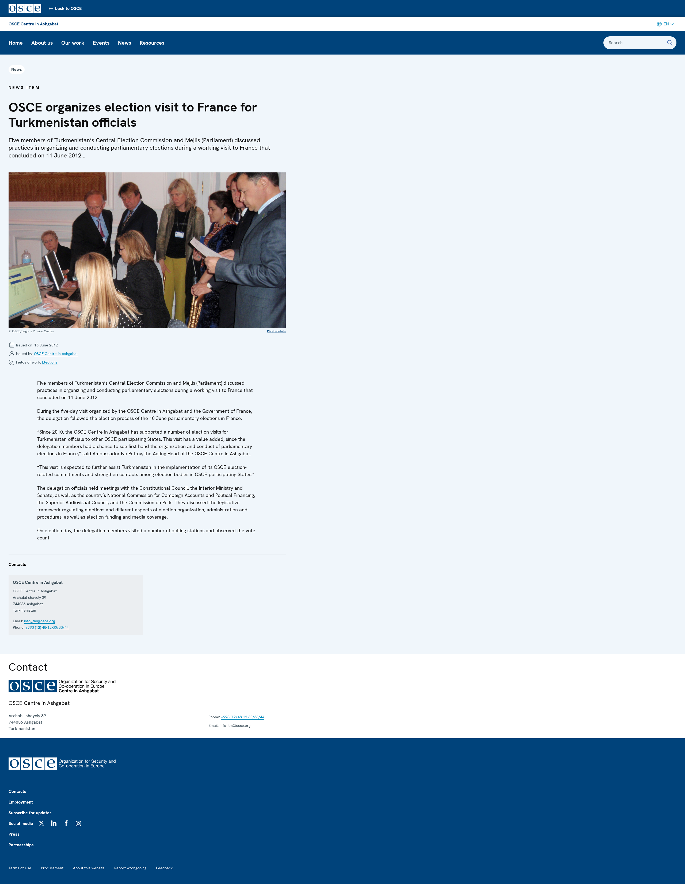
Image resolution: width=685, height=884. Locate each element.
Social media (21, 823)
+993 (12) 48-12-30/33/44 (47, 627)
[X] (41, 823)
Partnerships (21, 845)
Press (14, 834)
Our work (72, 42)
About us (42, 42)
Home (16, 42)
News (124, 42)
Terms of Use (20, 868)
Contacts (17, 791)
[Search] (670, 42)
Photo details (276, 331)
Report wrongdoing (130, 868)
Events (101, 42)
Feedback (164, 868)
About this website (89, 868)
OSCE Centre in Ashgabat (33, 24)
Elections (50, 362)
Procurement (52, 868)
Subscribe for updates (30, 813)
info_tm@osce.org (39, 621)
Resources (152, 42)
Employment (21, 802)
